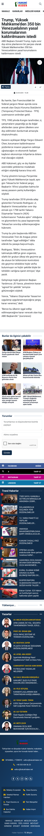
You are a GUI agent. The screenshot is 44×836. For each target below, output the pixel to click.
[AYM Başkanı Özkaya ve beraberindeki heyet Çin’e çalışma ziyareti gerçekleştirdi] (32, 345)
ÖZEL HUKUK (23, 823)
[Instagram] (22, 779)
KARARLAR (17, 11)
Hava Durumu (31, 790)
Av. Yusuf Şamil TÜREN (23, 700)
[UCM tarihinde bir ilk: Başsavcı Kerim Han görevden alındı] (11, 368)
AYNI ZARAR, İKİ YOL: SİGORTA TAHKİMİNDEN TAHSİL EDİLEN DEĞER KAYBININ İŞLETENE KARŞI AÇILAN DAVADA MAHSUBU (27, 624)
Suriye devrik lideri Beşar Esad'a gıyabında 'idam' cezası (11, 354)
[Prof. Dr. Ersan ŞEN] (6, 634)
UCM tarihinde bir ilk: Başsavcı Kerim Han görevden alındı (10, 377)
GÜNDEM (7, 826)
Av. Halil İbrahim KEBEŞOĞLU (26, 677)
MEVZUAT (34, 823)
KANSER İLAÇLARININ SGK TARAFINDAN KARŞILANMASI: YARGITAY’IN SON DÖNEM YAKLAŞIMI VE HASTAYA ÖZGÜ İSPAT (27, 693)
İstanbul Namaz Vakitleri (11, 796)
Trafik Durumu (31, 795)
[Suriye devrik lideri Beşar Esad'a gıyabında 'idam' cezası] (11, 345)
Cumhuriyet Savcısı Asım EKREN (27, 666)
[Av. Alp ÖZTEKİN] (6, 714)
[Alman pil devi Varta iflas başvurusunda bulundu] (32, 368)
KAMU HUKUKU (11, 823)
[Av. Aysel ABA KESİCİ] (6, 657)
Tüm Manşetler (32, 802)
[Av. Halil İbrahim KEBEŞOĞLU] (6, 680)
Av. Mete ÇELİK (19, 723)
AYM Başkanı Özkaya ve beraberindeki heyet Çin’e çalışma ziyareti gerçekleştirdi (32, 355)
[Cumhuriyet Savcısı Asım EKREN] (6, 668)
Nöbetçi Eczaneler (13, 790)
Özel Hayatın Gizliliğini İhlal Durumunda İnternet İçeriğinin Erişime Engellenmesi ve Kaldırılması (26, 716)
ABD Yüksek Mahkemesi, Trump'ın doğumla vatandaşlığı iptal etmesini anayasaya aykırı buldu (32, 400)
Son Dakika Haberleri (9, 810)
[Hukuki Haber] (21, 4)
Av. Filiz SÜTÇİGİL (20, 689)
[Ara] (40, 4)
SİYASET (16, 826)
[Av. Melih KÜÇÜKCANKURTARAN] (6, 622)
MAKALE (6, 11)
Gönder (7, 453)
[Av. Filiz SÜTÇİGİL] (6, 691)
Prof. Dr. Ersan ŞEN (22, 631)
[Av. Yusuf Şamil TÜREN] (6, 703)
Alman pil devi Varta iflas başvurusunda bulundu (32, 376)
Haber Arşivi (31, 809)
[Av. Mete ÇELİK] (6, 726)
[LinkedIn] (26, 779)
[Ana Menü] (3, 4)
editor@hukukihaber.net (23, 769)
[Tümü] (41, 605)
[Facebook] (13, 779)
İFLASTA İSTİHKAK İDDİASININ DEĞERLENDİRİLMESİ (27, 647)
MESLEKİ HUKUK (32, 11)
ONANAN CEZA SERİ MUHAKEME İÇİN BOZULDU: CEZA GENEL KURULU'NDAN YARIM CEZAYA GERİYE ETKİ (26, 727)
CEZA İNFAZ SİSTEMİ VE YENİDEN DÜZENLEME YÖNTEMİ (24, 635)
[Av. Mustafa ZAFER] (6, 645)
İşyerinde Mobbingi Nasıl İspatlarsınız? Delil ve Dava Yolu (27, 658)
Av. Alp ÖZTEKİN (20, 712)
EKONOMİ (25, 826)
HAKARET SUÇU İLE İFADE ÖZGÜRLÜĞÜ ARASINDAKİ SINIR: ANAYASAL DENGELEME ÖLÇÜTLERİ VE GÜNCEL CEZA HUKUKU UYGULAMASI (27, 681)
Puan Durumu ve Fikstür (11, 803)
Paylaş (7, 87)
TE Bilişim (28, 833)
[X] (18, 779)
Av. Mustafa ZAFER (21, 643)
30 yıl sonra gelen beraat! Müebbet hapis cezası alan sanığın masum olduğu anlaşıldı (11, 399)
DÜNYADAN (35, 826)
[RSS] (31, 779)
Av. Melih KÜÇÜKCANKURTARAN (27, 620)
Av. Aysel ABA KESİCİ (22, 654)
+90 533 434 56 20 (24, 765)
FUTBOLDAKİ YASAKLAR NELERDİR (24, 670)
